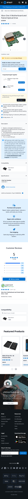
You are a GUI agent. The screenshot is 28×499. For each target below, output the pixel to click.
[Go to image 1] (10, 50)
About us (3, 416)
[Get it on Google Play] (21, 441)
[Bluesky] (20, 468)
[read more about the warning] (22, 193)
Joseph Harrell (9, 285)
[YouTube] (14, 468)
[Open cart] (22, 2)
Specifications (5, 176)
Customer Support (5, 419)
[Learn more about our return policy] (12, 117)
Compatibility (5, 163)
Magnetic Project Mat (12, 78)
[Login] (26, 2)
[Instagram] (11, 468)
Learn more (10, 403)
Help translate (12, 463)
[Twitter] (8, 468)
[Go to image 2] (12, 50)
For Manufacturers (19, 424)
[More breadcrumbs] (2, 11)
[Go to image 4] (16, 50)
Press (16, 426)
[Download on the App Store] (21, 437)
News (16, 428)
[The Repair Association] (26, 468)
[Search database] (19, 2)
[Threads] (23, 468)
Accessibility (4, 436)
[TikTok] (2, 468)
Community (17, 416)
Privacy (3, 438)
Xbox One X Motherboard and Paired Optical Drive (14, 11)
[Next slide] (15, 369)
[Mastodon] (17, 468)
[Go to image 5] (18, 50)
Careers (3, 424)
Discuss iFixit (4, 421)
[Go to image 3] (14, 50)
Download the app (20, 433)
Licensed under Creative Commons (14, 491)
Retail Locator (18, 421)
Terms (2, 441)
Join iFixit (21, 100)
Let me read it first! (7, 456)
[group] (3, 39)
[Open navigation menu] (1, 2)
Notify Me (22, 69)
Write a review (15, 279)
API (2, 426)
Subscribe (23, 453)
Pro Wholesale (18, 419)
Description (4, 124)
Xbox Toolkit (10, 86)
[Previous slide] (12, 369)
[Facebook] (5, 468)
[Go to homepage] (9, 2)
